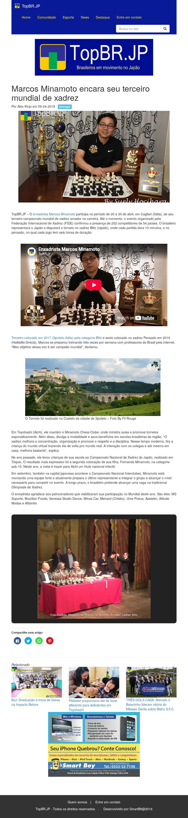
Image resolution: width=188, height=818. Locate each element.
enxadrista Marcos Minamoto (54, 214)
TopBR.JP (29, 6)
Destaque (103, 17)
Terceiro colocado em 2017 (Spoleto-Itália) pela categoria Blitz (56, 337)
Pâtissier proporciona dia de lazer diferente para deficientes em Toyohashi (93, 705)
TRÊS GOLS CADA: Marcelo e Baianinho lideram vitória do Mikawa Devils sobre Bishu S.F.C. (150, 704)
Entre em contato (129, 17)
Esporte (68, 17)
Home (26, 17)
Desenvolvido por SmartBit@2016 (127, 809)
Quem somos (77, 802)
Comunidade (46, 17)
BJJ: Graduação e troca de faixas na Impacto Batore (35, 702)
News (85, 17)
